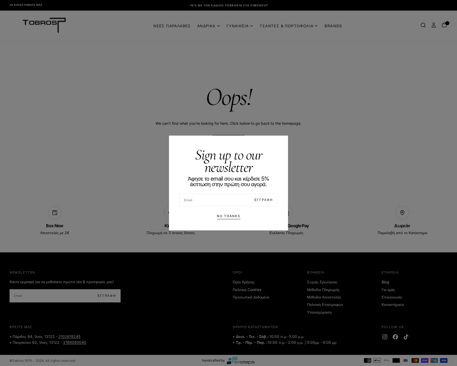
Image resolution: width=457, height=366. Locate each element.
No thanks (228, 216)
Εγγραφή (263, 200)
